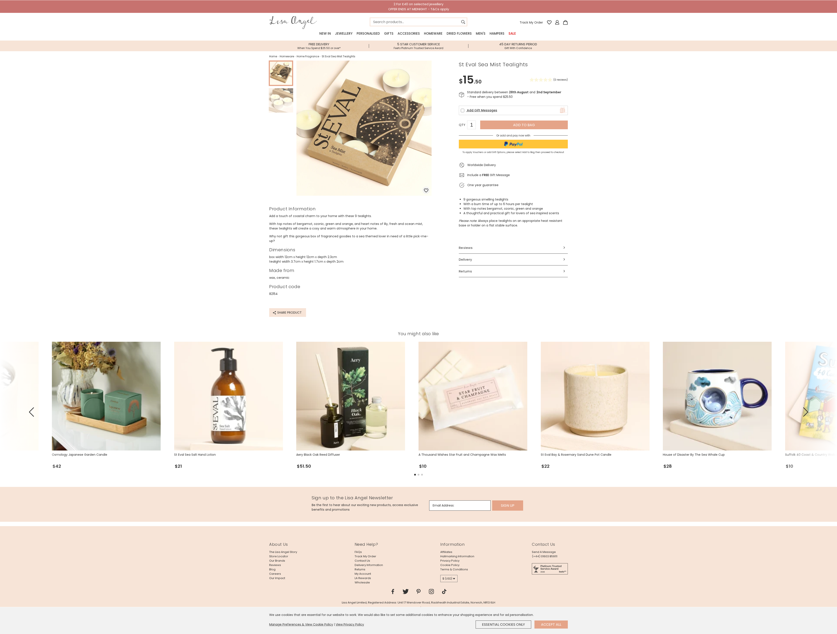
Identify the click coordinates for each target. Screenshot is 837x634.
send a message (544, 552)
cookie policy (449, 565)
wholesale (362, 582)
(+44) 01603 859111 (544, 556)
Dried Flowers (459, 33)
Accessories (409, 33)
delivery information (369, 565)
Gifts (388, 33)
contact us (362, 561)
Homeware (433, 33)
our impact (277, 578)
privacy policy (449, 561)
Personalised (368, 33)
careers (275, 574)
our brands (277, 561)
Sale (512, 33)
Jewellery (343, 33)
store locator (278, 556)
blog (272, 569)
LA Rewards (363, 578)
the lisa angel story (283, 552)
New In (325, 33)
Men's (480, 33)
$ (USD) (447, 578)
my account (363, 574)
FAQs (358, 552)
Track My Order (531, 22)
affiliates (446, 552)
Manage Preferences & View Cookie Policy (301, 624)
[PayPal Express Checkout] (513, 144)
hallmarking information (457, 556)
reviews (275, 565)
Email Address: (443, 505)
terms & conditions (454, 569)
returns (360, 569)
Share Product (289, 312)
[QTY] (473, 125)
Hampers (497, 33)
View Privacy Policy (350, 624)
